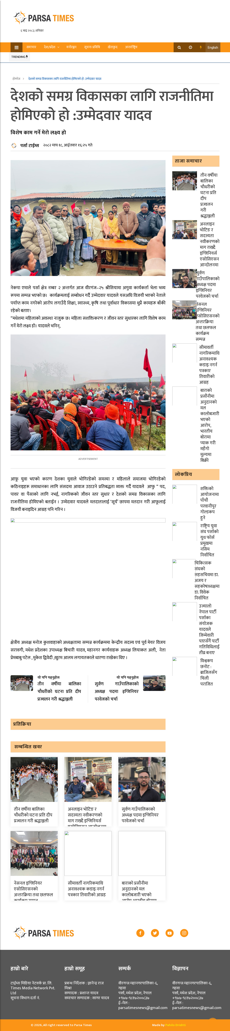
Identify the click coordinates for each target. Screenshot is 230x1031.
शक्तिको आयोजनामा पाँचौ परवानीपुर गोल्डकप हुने (209, 503)
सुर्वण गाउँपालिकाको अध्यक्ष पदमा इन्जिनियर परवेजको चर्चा (140, 815)
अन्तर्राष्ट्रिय (131, 47)
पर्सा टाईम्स (29, 145)
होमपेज (17, 78)
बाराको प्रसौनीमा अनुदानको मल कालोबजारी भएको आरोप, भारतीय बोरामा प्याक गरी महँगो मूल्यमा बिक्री (140, 897)
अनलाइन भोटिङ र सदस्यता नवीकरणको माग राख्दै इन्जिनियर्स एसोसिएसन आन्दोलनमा (87, 818)
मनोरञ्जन (71, 47)
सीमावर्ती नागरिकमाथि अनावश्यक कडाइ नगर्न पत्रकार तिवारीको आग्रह (87, 889)
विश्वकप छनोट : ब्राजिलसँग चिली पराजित (208, 672)
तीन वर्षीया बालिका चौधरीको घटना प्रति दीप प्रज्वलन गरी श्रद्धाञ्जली (33, 815)
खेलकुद (112, 47)
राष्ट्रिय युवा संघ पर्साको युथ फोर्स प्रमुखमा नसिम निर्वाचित (209, 540)
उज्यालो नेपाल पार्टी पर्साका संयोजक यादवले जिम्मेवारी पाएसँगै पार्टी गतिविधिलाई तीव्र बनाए (209, 629)
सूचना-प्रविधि (92, 47)
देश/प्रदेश (49, 47)
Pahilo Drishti (175, 1025)
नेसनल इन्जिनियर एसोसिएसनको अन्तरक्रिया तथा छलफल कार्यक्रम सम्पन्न (33, 892)
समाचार (31, 47)
